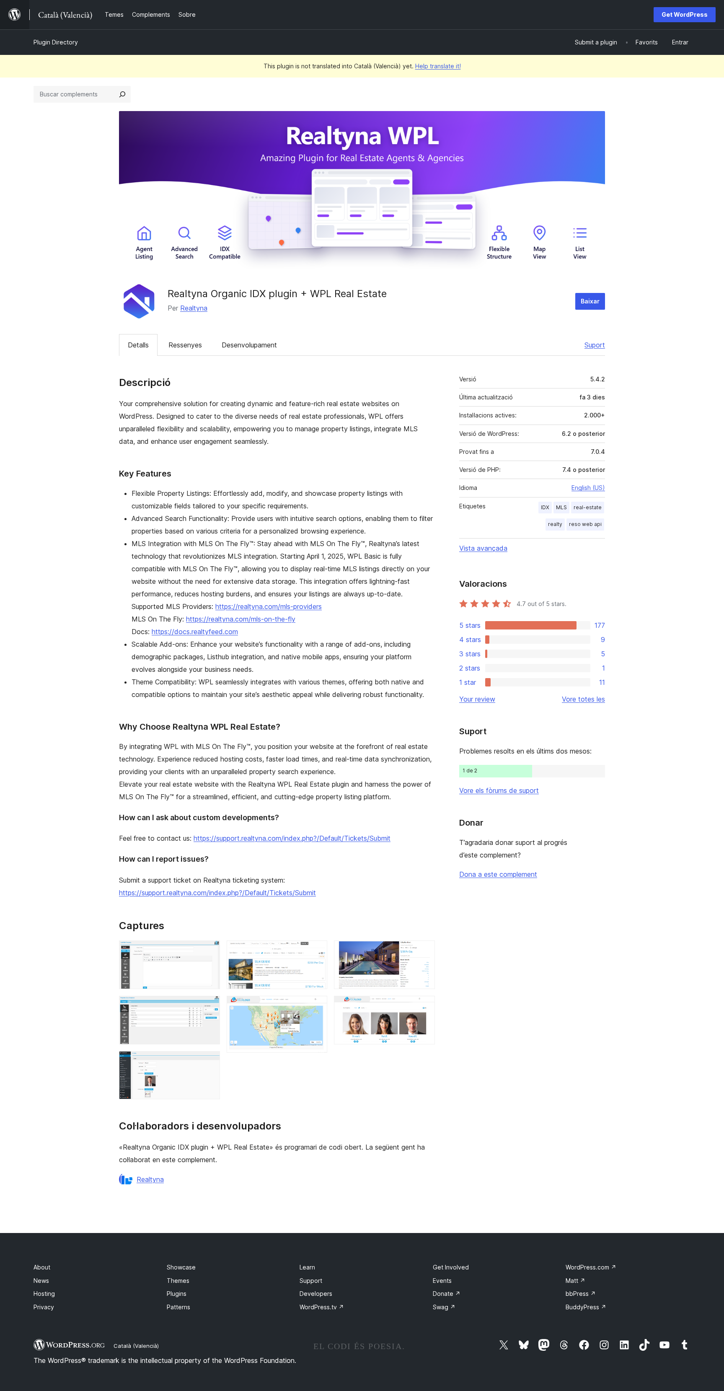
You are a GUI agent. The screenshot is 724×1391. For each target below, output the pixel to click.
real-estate (588, 507)
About (42, 1267)
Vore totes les (583, 699)
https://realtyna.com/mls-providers (268, 606)
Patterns (178, 1307)
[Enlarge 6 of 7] (423, 952)
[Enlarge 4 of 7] (316, 952)
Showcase (181, 1267)
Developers (316, 1293)
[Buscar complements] (122, 94)
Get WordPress (685, 14)
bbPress (581, 1293)
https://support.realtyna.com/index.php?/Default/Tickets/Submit (292, 838)
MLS (561, 507)
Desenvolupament (249, 345)
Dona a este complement (498, 874)
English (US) (588, 487)
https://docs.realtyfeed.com (195, 631)
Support (311, 1280)
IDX (545, 507)
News (41, 1280)
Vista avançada (483, 548)
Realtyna (193, 308)
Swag (444, 1307)
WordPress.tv (322, 1307)
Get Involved (451, 1267)
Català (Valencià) (136, 1345)
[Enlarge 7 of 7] (423, 1007)
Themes (178, 1280)
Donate (446, 1293)
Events (442, 1280)
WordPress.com (591, 1267)
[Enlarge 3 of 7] (208, 1062)
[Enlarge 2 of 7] (208, 1007)
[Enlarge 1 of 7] (208, 952)
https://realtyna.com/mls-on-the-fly (240, 619)
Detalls (138, 345)
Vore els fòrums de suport (499, 790)
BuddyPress (586, 1307)
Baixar (590, 301)
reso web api (585, 524)
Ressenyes (185, 345)
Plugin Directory (56, 42)
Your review (477, 699)
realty (555, 524)
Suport (594, 345)
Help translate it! (438, 66)
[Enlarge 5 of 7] (316, 1007)
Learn (307, 1267)
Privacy (44, 1307)
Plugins (176, 1293)
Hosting (44, 1293)
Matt (575, 1280)
